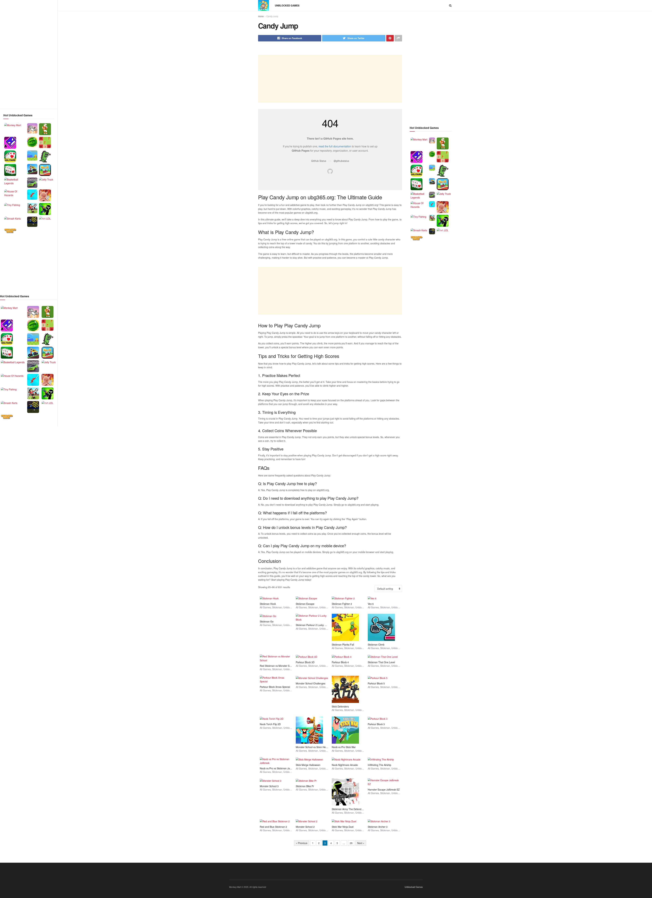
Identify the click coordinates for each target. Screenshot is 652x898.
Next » (360, 843)
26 (351, 843)
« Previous (301, 843)
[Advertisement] (28, 54)
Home (261, 16)
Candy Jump (272, 16)
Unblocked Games (287, 5)
